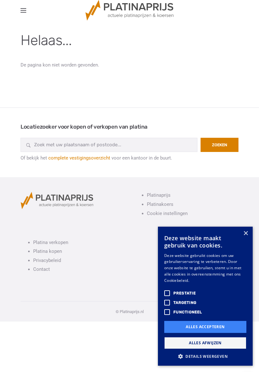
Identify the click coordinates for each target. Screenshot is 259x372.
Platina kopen (47, 251)
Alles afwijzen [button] (205, 343)
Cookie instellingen (167, 213)
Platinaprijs (159, 195)
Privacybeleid (47, 260)
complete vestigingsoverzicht (79, 158)
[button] (205, 356)
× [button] (245, 233)
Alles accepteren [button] (205, 326)
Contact (41, 269)
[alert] (205, 296)
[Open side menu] (23, 10)
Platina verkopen (50, 242)
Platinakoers (160, 204)
